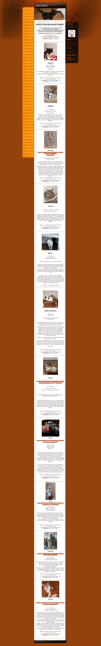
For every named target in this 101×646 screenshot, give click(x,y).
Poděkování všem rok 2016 (29, 47)
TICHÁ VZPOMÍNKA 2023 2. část (28, 106)
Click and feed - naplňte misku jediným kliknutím (71, 59)
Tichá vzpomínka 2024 (30, 100)
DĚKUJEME (31, 21)
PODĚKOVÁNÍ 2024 (30, 24)
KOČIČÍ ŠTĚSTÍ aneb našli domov (28, 53)
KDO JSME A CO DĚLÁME (29, 15)
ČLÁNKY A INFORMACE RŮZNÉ (28, 141)
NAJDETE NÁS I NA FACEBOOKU (70, 57)
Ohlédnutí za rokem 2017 (29, 147)
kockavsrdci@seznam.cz (50, 78)
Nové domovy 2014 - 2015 (29, 91)
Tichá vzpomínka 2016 (30, 126)
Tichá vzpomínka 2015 (30, 129)
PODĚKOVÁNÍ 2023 (30, 27)
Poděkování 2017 (30, 44)
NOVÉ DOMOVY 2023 (30, 65)
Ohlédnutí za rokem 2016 (29, 150)
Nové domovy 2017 (30, 85)
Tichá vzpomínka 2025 (30, 97)
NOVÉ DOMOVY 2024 (30, 62)
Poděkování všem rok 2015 (29, 50)
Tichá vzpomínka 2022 (30, 109)
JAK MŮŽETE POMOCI (29, 18)
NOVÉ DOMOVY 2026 (30, 56)
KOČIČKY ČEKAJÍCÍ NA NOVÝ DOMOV (28, 13)
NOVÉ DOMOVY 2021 (30, 71)
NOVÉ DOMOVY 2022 (30, 68)
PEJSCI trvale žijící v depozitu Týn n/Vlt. (28, 139)
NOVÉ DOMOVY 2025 (30, 59)
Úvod (32, 9)
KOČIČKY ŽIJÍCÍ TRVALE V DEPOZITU (29, 136)
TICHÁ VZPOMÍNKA (30, 94)
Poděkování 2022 (30, 30)
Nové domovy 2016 (30, 88)
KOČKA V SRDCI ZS (41, 6)
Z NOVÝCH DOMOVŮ (30, 144)
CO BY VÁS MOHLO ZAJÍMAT (28, 132)
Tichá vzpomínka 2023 (30, 103)
